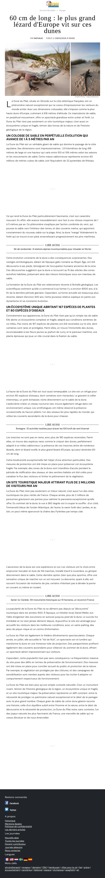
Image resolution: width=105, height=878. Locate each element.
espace (47, 870)
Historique (10, 820)
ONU (44, 867)
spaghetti (70, 870)
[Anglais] (12, 860)
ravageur (26, 867)
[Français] (7, 860)
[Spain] (30, 860)
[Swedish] (21, 860)
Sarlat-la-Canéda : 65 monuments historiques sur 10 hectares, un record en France (52, 599)
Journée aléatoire (13, 847)
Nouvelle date (12, 837)
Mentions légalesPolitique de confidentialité (18, 825)
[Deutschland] (26, 860)
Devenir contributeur (15, 844)
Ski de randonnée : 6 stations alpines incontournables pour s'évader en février (52, 249)
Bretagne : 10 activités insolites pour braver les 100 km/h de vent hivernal (52, 428)
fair (80, 867)
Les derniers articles (15, 829)
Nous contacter (12, 850)
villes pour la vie (69, 867)
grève (87, 867)
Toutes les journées (14, 841)
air (78, 870)
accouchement (12, 870)
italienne (38, 870)
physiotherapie (12, 867)
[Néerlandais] (16, 860)
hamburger (54, 867)
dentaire (36, 867)
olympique (58, 870)
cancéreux (27, 870)
